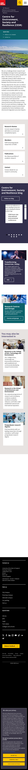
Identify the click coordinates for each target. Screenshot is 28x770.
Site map (4, 653)
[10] (16, 237)
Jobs (3, 618)
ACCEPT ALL (14, 755)
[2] (9, 235)
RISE (8, 280)
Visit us (4, 603)
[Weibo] (3, 640)
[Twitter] (3, 637)
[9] (14, 237)
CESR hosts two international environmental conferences (13, 217)
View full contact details (8, 580)
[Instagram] (13, 637)
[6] (19, 235)
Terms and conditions (7, 655)
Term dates (5, 624)
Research (7, 8)
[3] (11, 235)
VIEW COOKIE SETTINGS (14, 764)
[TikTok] (19, 637)
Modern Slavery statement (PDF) (9, 657)
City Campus (6, 592)
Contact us (7, 37)
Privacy (16, 653)
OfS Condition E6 (17, 655)
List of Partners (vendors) (9, 751)
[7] (21, 235)
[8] (11, 237)
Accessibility (10, 653)
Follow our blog (9, 198)
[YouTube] (16, 637)
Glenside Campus (7, 598)
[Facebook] (6, 637)
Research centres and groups (9, 10)
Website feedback (9, 646)
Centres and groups (13, 318)
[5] (16, 235)
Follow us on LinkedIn (10, 34)
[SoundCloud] (22, 637)
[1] (6, 235)
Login (4, 621)
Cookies (21, 653)
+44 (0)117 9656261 (14, 579)
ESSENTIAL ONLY (13, 759)
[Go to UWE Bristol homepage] (3, 8)
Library (4, 616)
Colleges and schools (8, 626)
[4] (14, 235)
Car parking (5, 600)
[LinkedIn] (10, 637)
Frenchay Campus (7, 595)
